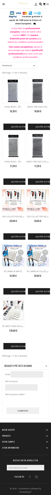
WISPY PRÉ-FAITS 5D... (37, 106)
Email (7, 374)
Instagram (33, 477)
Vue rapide (24, 81)
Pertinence (19, 65)
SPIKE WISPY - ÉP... (13, 106)
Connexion (23, 410)
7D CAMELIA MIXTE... (13, 271)
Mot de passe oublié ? (15, 394)
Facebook (27, 477)
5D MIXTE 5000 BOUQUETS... (15, 326)
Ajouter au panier (19, 126)
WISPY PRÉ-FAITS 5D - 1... (38, 161)
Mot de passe (11, 381)
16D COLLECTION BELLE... (14, 216)
